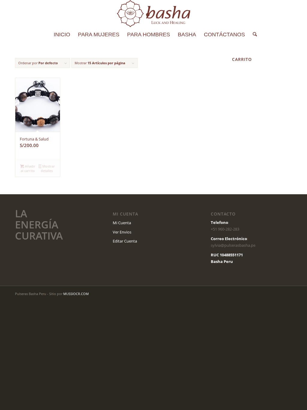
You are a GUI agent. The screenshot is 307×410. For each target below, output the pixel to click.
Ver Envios (122, 232)
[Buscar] (253, 34)
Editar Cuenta (125, 241)
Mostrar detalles (48, 168)
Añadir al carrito (28, 168)
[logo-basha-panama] (153, 13)
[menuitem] (62, 34)
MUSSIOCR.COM (76, 293)
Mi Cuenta (122, 222)
